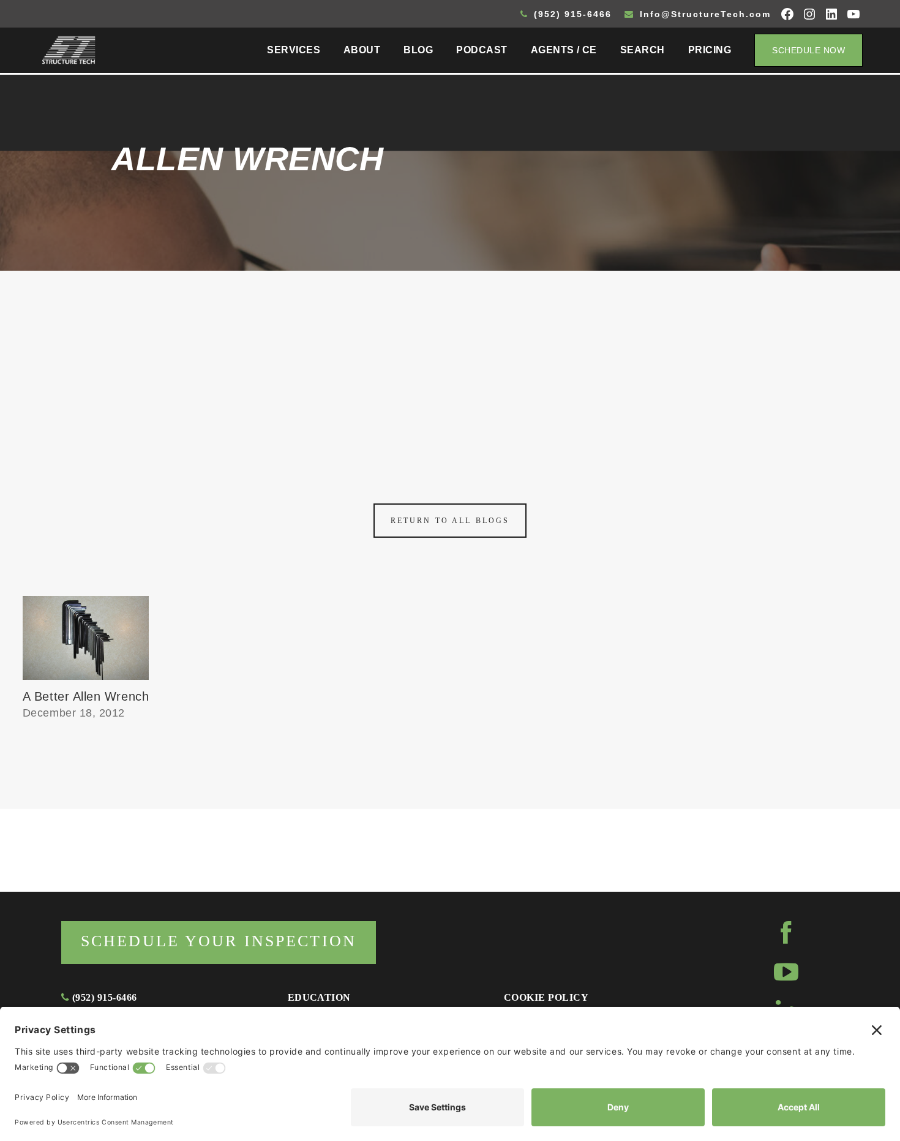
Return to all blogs (450, 520)
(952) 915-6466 (571, 14)
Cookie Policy (546, 997)
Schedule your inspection (218, 941)
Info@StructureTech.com (703, 14)
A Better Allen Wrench (86, 696)
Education (319, 997)
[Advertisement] (450, 362)
